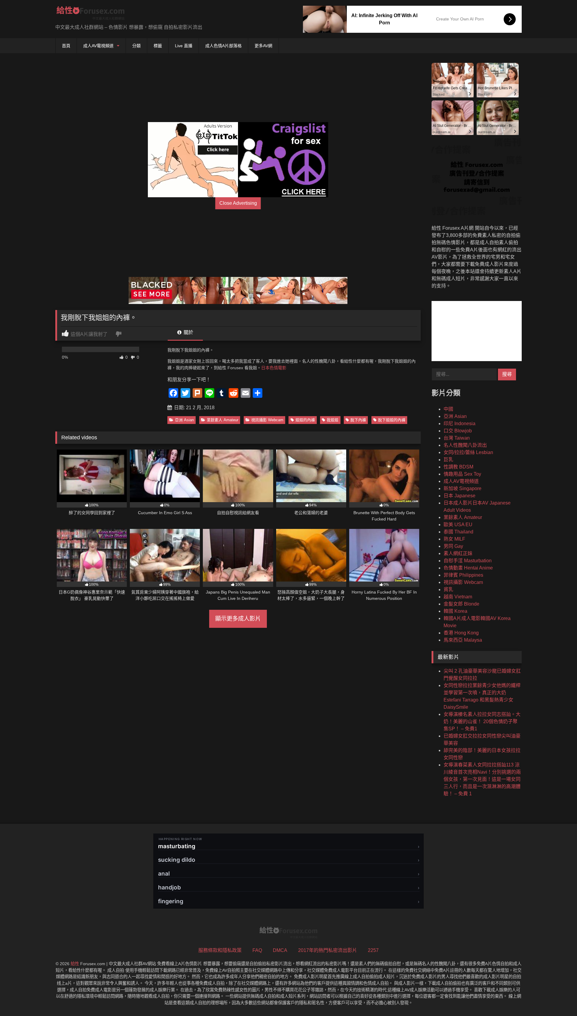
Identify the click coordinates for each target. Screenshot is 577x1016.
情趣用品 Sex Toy (462, 474)
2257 (373, 950)
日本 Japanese (459, 495)
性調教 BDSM (458, 466)
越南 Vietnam (458, 596)
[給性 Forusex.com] (90, 14)
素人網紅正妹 (458, 553)
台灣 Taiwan (457, 437)
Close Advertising (238, 203)
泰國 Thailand (458, 531)
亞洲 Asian (184, 420)
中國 (448, 409)
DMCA (280, 950)
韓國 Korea (455, 611)
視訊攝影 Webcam (267, 420)
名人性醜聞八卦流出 (465, 445)
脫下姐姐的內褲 (391, 420)
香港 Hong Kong (461, 632)
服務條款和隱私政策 (220, 950)
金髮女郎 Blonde (461, 603)
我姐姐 (332, 420)
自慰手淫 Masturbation (468, 560)
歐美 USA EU (458, 524)
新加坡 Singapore (462, 488)
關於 (187, 332)
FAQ (257, 950)
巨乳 (448, 459)
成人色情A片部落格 (223, 45)
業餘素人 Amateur (222, 420)
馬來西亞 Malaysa (463, 640)
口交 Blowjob (458, 430)
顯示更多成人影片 (238, 618)
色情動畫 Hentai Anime (468, 567)
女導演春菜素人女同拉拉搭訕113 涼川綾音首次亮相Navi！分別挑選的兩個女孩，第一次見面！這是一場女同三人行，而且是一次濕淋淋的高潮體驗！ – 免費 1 (482, 779)
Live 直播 (183, 45)
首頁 (66, 45)
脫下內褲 (358, 420)
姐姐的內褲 (305, 420)
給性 (75, 963)
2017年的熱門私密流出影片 (327, 950)
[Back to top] (558, 998)
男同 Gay (453, 546)
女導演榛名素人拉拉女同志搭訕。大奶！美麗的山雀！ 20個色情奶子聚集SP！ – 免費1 (482, 721)
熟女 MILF (454, 539)
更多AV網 (263, 45)
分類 (136, 45)
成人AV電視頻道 (98, 45)
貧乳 (448, 589)
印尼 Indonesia (459, 423)
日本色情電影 (273, 367)
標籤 (158, 45)
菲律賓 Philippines (463, 575)
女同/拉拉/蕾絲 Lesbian (468, 452)
